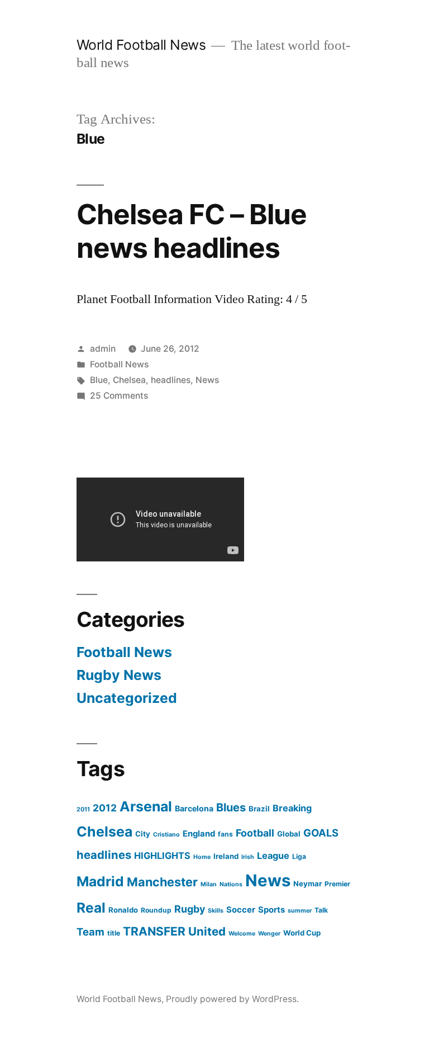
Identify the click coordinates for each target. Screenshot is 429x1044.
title (113, 933)
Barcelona (194, 808)
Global (289, 833)
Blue (99, 380)
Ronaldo (123, 909)
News (207, 380)
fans (225, 834)
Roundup (156, 910)
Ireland (226, 856)
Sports (271, 910)
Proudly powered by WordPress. (232, 999)
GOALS (321, 832)
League (273, 855)
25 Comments (119, 395)
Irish (247, 857)
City (142, 833)
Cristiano (166, 834)
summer (300, 910)
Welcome (241, 933)
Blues (231, 807)
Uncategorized (127, 697)
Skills (215, 910)
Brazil (259, 808)
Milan (209, 884)
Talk (321, 910)
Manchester (162, 882)
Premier (337, 884)
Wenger (269, 933)
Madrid (100, 881)
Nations (231, 884)
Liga (299, 856)
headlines (170, 380)
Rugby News (119, 675)
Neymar (307, 883)
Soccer (240, 910)
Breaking (292, 808)
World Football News (141, 44)
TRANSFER (154, 931)
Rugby (189, 909)
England (199, 834)
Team (90, 931)
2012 (105, 808)
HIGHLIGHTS (162, 855)
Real (91, 907)
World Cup (302, 932)
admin (103, 348)
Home (202, 857)
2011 (83, 809)
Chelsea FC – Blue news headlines (192, 230)
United (207, 931)
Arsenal (146, 806)
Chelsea (129, 380)
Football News (119, 364)
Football (255, 833)
